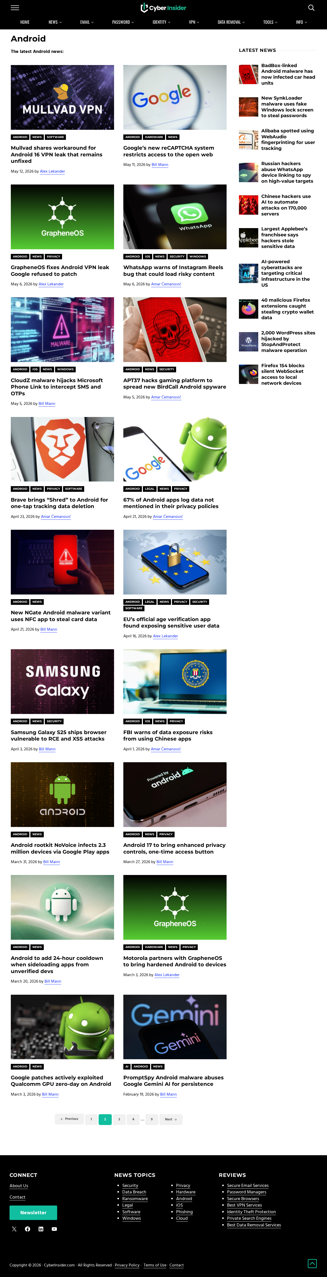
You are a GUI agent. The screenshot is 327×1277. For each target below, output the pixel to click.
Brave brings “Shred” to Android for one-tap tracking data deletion (59, 503)
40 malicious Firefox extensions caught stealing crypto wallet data (287, 308)
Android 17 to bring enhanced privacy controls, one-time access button (174, 848)
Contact (17, 1197)
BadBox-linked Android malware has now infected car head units (288, 74)
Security (177, 256)
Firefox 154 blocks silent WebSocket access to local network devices (283, 374)
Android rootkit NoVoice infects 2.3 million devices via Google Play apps (60, 848)
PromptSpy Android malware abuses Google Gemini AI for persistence (173, 1080)
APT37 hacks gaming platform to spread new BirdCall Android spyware (174, 383)
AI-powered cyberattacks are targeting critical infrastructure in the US (285, 273)
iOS (179, 1205)
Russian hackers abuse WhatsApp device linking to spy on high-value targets (287, 172)
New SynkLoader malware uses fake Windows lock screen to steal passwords (287, 106)
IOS (147, 256)
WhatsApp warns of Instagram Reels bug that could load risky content (173, 270)
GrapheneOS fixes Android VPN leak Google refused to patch (60, 270)
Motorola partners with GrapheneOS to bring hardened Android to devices (174, 961)
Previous (71, 1119)
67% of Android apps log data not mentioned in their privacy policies (171, 503)
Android (20, 137)
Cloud (182, 1218)
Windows (198, 256)
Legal (149, 489)
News (37, 137)
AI (126, 1066)
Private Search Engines (249, 1218)
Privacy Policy (127, 1265)
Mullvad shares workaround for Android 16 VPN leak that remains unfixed (56, 154)
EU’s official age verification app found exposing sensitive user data (171, 622)
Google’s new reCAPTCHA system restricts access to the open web (168, 151)
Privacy (53, 256)
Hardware (154, 137)
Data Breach (134, 1192)
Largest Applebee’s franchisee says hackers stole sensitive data (284, 237)
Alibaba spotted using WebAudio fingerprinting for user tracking (288, 139)
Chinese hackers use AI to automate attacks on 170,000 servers (286, 205)
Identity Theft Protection (251, 1212)
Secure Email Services (248, 1186)
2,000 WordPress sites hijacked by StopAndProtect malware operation (288, 341)
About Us (19, 1186)
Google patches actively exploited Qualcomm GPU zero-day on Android (61, 1080)
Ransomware (135, 1199)
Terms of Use (155, 1265)
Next (168, 1119)
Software (55, 137)
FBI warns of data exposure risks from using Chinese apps (168, 735)
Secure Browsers (243, 1199)
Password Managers (246, 1192)
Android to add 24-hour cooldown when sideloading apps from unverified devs (57, 964)
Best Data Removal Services (254, 1225)
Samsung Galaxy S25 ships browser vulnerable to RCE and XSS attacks (59, 735)
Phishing (184, 1212)
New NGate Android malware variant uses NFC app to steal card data (61, 615)
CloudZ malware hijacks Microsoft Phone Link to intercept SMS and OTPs (57, 387)
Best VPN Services (244, 1205)
